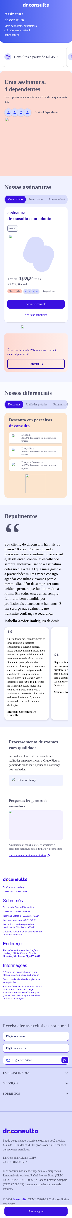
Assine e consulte (36, 304)
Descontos (14, 404)
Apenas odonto (57, 199)
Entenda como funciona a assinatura (27, 855)
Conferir (33, 363)
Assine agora (36, 1211)
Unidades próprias (36, 404)
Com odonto (15, 199)
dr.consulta (19, 1199)
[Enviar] (64, 1060)
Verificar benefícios (36, 314)
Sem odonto (36, 199)
